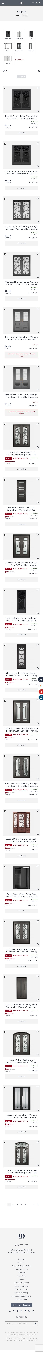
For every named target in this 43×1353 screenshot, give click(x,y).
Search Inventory (21, 1295)
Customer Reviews (21, 1285)
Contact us (21, 1265)
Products (21, 1275)
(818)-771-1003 (21, 1248)
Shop (17, 16)
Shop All (25, 16)
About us (21, 1262)
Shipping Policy (21, 1272)
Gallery (21, 1282)
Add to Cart (21, 133)
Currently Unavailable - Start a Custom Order (21, 355)
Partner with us (21, 1292)
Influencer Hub (22, 1302)
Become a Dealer (21, 1289)
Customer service (21, 1308)
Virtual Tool (21, 1279)
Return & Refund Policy (21, 1269)
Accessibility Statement (21, 1299)
